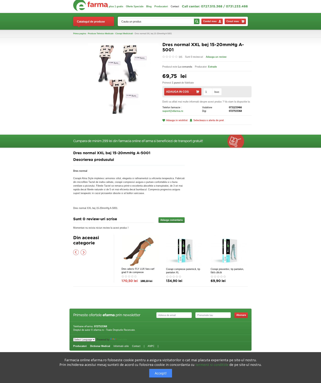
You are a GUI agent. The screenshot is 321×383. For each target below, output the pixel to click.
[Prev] (76, 252)
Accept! (160, 373)
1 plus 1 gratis (115, 6)
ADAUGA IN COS (177, 91)
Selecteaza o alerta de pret (208, 120)
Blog (149, 6)
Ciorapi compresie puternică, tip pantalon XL (183, 271)
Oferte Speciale (134, 6)
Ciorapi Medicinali (124, 33)
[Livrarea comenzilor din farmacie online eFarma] (237, 141)
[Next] (83, 252)
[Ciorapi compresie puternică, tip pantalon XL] (184, 250)
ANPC (151, 346)
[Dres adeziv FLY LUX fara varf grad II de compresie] (140, 250)
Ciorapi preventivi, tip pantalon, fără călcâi (227, 271)
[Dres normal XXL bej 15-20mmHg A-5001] (123, 78)
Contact (175, 6)
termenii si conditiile (211, 364)
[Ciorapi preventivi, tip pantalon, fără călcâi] (229, 250)
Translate (122, 339)
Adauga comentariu (171, 220)
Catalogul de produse (91, 21)
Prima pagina (79, 33)
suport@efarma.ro (172, 111)
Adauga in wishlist (176, 120)
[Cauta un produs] (197, 21)
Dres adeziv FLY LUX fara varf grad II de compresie (137, 270)
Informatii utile (121, 346)
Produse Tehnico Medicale (101, 33)
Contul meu (210, 21)
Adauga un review (216, 56)
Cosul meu (232, 21)
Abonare (241, 315)
